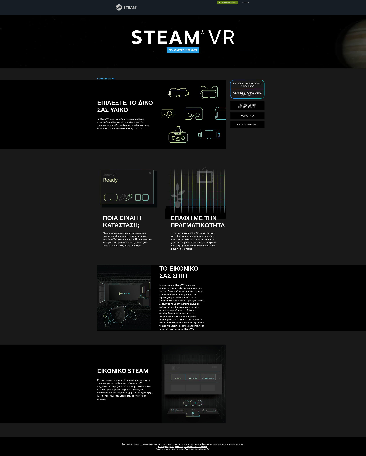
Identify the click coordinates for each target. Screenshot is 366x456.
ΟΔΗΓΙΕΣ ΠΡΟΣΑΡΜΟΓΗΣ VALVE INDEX (247, 84)
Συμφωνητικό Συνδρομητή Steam (194, 447)
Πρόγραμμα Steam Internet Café (197, 449)
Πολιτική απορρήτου (166, 447)
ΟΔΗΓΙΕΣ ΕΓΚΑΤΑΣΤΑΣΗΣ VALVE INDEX (247, 93)
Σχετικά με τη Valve (163, 449)
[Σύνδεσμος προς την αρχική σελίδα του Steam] (128, 10)
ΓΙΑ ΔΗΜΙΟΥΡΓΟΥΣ (247, 124)
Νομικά (178, 447)
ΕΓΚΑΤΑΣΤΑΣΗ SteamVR (183, 50)
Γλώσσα (244, 3)
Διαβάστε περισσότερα (181, 248)
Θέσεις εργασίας (177, 449)
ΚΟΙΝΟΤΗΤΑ (247, 115)
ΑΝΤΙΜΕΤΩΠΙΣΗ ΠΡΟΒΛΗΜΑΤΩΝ (247, 105)
